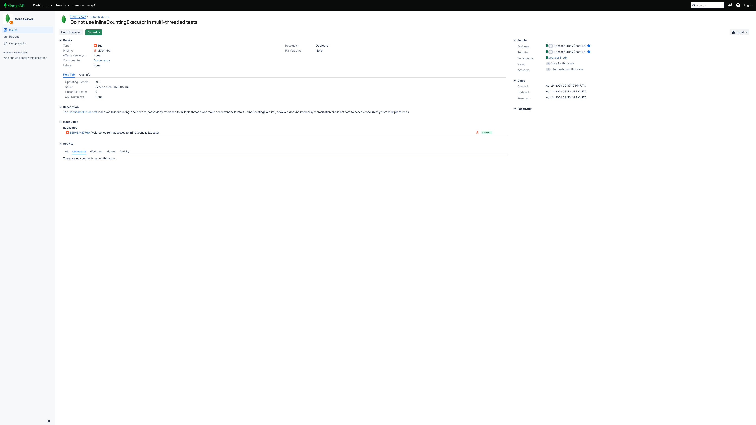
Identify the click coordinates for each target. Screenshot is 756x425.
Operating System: (77, 82)
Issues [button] (77, 5)
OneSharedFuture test (83, 112)
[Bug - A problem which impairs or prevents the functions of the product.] (95, 45)
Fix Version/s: (293, 50)
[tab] (69, 75)
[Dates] (514, 80)
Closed (486, 132)
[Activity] (60, 143)
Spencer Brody (558, 57)
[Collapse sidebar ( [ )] (49, 421)
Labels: (67, 65)
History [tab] (111, 151)
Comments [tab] (79, 151)
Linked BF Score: (76, 91)
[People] (514, 40)
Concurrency (102, 60)
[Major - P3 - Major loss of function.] (95, 50)
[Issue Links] (60, 121)
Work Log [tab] (96, 151)
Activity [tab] (124, 151)
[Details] (60, 40)
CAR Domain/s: (74, 96)
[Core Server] (7, 18)
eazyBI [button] (91, 5)
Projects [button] (61, 5)
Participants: (525, 58)
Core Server (24, 19)
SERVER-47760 (80, 132)
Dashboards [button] (41, 5)
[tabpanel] (285, 157)
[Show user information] (588, 45)
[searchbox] (707, 5)
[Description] (60, 107)
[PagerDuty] (514, 108)
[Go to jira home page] (14, 5)
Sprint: (69, 87)
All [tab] (66, 151)
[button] (730, 5)
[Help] (738, 5)
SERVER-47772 (99, 16)
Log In (748, 5)
